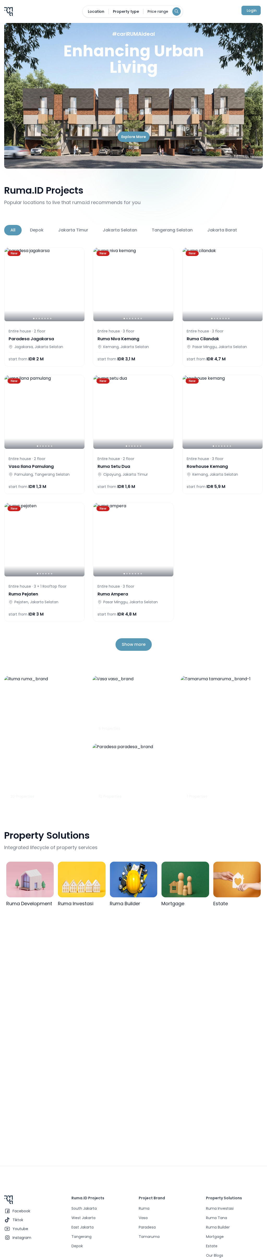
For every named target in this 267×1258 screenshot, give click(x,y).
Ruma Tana (216, 1217)
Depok (37, 230)
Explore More (133, 136)
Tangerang (81, 1236)
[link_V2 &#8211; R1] (44, 539)
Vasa (143, 1217)
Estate (211, 1246)
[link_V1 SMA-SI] (133, 412)
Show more (133, 644)
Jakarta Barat (222, 230)
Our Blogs (214, 1255)
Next (255, 230)
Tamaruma (149, 1236)
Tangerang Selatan (172, 230)
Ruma (144, 1208)
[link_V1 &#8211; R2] (223, 284)
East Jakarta (82, 1227)
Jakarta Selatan (120, 230)
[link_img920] (44, 412)
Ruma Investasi (220, 1208)
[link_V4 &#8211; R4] (133, 539)
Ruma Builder (218, 1227)
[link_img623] (223, 412)
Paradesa (147, 1227)
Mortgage (215, 1236)
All (12, 230)
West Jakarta (83, 1217)
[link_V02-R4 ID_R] (44, 284)
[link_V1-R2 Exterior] (133, 284)
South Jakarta (84, 1208)
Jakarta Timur (73, 230)
